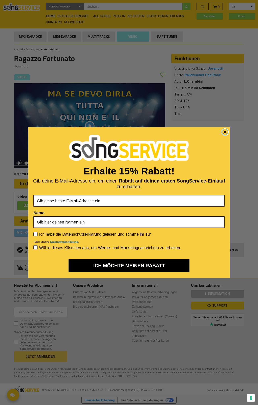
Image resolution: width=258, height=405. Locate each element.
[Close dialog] (225, 132)
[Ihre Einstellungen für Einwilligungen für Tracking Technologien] (251, 398)
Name (38, 213)
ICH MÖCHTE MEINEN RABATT (129, 265)
